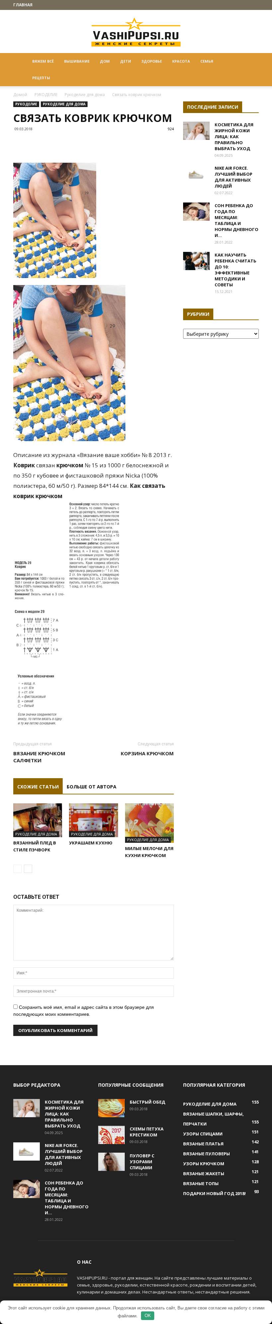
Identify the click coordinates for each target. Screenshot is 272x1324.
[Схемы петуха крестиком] (111, 1135)
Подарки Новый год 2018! (214, 1193)
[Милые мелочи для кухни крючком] (149, 822)
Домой (20, 94)
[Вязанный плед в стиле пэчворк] (37, 820)
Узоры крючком (203, 1164)
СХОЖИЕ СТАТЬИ (38, 786)
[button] (251, 61)
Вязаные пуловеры (206, 1154)
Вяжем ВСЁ (43, 61)
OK (148, 1315)
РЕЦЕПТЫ (41, 77)
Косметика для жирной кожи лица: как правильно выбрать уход (234, 136)
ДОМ (105, 61)
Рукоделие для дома (85, 94)
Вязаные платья (203, 1144)
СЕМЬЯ (206, 61)
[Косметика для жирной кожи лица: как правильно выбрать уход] (196, 131)
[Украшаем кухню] (93, 820)
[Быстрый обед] (111, 1108)
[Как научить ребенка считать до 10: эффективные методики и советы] (196, 261)
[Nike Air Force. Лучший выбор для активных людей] (196, 174)
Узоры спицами (203, 1134)
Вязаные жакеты (203, 1174)
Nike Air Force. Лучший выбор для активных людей (233, 177)
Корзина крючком (147, 753)
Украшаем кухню (90, 843)
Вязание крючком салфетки (39, 757)
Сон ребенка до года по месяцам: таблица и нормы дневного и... (236, 220)
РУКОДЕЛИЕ (45, 94)
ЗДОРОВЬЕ (151, 61)
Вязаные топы (201, 1183)
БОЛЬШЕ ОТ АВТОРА (91, 786)
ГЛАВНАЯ (23, 5)
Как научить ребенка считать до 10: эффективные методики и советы (235, 270)
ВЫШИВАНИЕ (77, 61)
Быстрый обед (147, 1102)
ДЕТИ (125, 61)
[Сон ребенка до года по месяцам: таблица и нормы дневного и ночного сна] (196, 211)
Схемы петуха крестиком (147, 1132)
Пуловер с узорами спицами (142, 1162)
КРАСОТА (181, 61)
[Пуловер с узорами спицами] (111, 1162)
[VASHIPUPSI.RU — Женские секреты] (136, 32)
